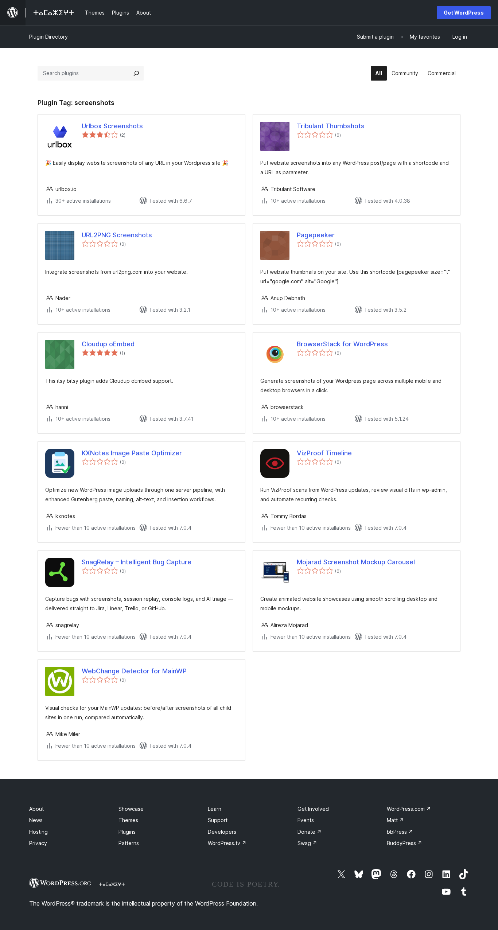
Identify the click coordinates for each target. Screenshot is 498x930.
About (36, 809)
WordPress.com (409, 809)
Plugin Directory (48, 37)
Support (217, 820)
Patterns (128, 843)
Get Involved (313, 809)
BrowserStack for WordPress (342, 344)
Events (305, 820)
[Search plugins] (136, 73)
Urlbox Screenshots (112, 126)
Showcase (131, 809)
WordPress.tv (227, 843)
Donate (309, 832)
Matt (395, 820)
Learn (214, 809)
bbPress (400, 832)
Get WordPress (464, 12)
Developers (222, 832)
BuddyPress (404, 843)
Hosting (38, 832)
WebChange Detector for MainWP (134, 671)
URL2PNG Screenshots (117, 235)
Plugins (127, 832)
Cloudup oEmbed (108, 344)
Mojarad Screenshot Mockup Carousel (356, 562)
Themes (128, 820)
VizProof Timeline (324, 453)
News (36, 820)
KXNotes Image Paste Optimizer (132, 453)
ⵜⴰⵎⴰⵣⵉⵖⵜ (112, 884)
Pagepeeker (316, 235)
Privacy (38, 843)
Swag (307, 843)
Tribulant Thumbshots (331, 126)
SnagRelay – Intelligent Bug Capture (136, 562)
